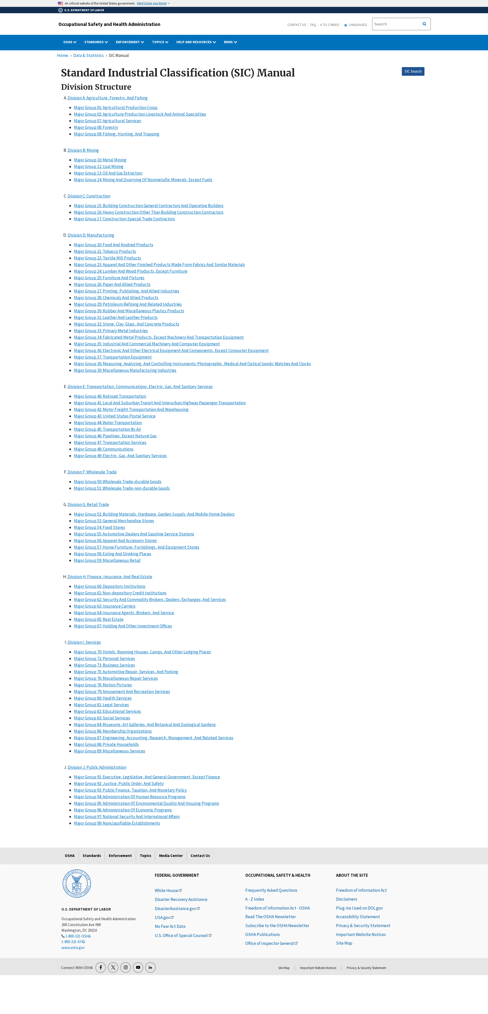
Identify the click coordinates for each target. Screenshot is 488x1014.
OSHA (68, 42)
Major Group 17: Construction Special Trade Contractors (124, 219)
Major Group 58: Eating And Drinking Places (112, 554)
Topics (158, 42)
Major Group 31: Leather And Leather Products (116, 317)
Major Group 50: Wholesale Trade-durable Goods (117, 481)
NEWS (229, 42)
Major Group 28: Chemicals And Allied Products (116, 297)
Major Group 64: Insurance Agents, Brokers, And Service (124, 613)
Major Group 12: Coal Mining (99, 166)
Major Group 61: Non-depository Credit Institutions (120, 593)
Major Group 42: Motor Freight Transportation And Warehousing (131, 409)
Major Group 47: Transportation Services (110, 442)
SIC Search (413, 71)
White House (166, 890)
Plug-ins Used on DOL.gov (359, 908)
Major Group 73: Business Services (104, 665)
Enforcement (128, 42)
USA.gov (162, 917)
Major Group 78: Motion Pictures (103, 685)
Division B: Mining (83, 150)
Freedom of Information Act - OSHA (277, 908)
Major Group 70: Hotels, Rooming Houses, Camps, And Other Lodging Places (142, 652)
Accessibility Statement (358, 916)
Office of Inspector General (269, 943)
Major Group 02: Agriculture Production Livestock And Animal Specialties (140, 114)
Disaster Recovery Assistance (181, 899)
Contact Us (296, 24)
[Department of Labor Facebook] (100, 967)
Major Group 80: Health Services (103, 698)
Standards (94, 42)
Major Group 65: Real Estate (99, 619)
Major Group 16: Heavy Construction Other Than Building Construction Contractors (148, 212)
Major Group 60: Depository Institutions (109, 586)
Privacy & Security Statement (363, 925)
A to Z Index (329, 24)
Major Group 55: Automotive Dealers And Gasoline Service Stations (134, 534)
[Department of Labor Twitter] (113, 967)
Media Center (171, 855)
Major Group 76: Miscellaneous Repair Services (116, 678)
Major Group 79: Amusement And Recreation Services (122, 691)
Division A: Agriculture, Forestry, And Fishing (108, 98)
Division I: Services (84, 642)
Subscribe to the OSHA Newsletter (277, 925)
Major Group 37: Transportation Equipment (113, 357)
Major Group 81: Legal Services (101, 705)
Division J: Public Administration (97, 767)
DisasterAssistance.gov (175, 908)
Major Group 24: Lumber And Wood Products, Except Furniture (130, 271)
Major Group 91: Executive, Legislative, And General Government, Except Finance (147, 777)
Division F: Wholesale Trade (92, 472)
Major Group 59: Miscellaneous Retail (107, 560)
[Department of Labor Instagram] (125, 967)
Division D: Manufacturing (91, 235)
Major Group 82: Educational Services (107, 711)
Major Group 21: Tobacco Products (105, 251)
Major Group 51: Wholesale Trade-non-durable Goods (122, 488)
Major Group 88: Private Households (106, 744)
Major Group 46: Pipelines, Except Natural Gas (115, 436)
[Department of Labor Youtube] (138, 967)
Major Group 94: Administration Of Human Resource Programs (130, 797)
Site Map (344, 943)
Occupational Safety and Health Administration (109, 24)
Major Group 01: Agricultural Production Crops (116, 107)
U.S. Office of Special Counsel (181, 935)
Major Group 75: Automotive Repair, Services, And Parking (126, 671)
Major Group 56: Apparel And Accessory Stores (115, 540)
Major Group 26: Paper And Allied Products (112, 284)
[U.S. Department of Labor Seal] (77, 883)
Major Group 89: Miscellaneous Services (109, 751)
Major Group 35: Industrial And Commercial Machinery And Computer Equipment (147, 344)
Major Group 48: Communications (103, 449)
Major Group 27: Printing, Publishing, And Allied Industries (126, 291)
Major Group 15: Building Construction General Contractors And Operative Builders (148, 205)
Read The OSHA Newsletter (270, 916)
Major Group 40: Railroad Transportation (110, 396)
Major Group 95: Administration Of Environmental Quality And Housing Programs (146, 803)
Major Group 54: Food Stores (99, 527)
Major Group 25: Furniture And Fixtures (109, 278)
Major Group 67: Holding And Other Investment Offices (123, 626)
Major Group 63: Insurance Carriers (104, 606)
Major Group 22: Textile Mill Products (107, 258)
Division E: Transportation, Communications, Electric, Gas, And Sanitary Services (140, 386)
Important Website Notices (361, 934)
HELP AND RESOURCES (194, 42)
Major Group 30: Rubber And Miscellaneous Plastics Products (129, 311)
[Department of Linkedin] (150, 967)
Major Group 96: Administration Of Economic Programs (123, 810)
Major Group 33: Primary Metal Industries (111, 330)
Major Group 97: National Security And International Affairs (127, 816)
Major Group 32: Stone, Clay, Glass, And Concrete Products (126, 324)
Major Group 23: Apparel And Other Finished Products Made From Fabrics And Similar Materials (159, 264)
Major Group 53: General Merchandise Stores (114, 521)
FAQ (313, 24)
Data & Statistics (88, 55)
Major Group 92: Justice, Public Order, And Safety (119, 783)
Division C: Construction (89, 196)
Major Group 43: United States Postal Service (115, 416)
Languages (357, 24)
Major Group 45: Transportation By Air (107, 429)
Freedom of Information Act (361, 890)
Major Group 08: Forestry (96, 127)
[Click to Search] (424, 24)
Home (62, 55)
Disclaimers (346, 899)
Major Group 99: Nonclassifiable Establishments (117, 823)
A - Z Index (254, 899)
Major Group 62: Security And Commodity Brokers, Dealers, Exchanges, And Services (150, 599)
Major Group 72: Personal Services (104, 658)
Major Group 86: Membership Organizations (113, 731)
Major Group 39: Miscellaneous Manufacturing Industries (125, 370)
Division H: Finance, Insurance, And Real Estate (110, 576)
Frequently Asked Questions (271, 890)
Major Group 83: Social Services (102, 718)
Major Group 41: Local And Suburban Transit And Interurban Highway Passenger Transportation (160, 403)
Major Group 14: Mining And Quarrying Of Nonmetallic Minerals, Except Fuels (143, 179)
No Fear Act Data (170, 926)
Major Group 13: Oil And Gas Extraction (108, 173)
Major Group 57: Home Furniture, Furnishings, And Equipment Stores (136, 547)
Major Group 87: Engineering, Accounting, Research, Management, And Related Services (153, 738)
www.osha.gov (73, 947)
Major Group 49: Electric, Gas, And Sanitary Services (120, 455)
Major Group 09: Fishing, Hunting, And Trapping (116, 134)
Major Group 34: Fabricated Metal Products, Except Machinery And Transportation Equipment (159, 337)
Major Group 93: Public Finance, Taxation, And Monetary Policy (130, 790)
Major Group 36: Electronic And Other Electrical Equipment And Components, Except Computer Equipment (171, 350)
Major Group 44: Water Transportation (108, 422)
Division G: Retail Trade (88, 504)
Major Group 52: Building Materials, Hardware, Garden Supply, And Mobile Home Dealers (154, 514)
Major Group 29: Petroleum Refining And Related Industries (128, 304)
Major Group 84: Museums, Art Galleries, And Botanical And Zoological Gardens (145, 724)
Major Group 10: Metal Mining (100, 160)
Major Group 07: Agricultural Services (107, 121)
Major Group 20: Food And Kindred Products (113, 245)
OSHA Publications (262, 934)
